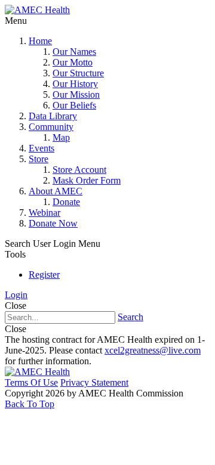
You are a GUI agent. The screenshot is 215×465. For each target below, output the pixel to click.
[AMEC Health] (37, 10)
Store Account (79, 170)
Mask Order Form (87, 180)
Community (51, 127)
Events (41, 148)
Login (16, 295)
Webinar (44, 212)
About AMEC (55, 191)
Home (40, 41)
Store (38, 159)
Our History (75, 84)
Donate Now (53, 223)
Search (130, 317)
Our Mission (76, 94)
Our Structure (78, 73)
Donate (66, 202)
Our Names (74, 51)
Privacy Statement (94, 382)
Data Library (53, 116)
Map (61, 137)
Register (44, 274)
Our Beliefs (74, 105)
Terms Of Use (31, 382)
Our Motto (73, 62)
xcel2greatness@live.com (153, 350)
